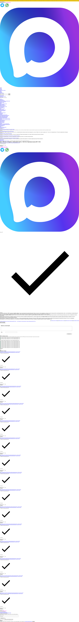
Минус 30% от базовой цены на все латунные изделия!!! (12, 0)
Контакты (1, 92)
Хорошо (33, 621)
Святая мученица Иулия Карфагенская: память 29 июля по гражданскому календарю (10, 135)
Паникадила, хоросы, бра (3, 96)
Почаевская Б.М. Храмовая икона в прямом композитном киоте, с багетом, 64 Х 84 (9, 421)
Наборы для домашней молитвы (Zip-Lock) (5, 124)
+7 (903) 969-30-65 (8, 2)
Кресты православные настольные (4, 116)
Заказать (2, 618)
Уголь (0, 111)
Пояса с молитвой (2, 122)
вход (0, 1)
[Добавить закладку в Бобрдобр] (69, 320)
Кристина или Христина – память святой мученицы (6, 133)
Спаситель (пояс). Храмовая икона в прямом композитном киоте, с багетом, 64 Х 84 (9, 352)
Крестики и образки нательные (3, 117)
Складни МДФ (1, 107)
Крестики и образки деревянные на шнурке (5, 118)
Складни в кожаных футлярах (3, 106)
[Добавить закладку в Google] (61, 320)
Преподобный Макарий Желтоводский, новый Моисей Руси (7, 131)
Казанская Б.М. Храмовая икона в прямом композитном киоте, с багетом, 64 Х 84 (9, 369)
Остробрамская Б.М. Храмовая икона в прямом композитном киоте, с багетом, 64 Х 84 (10, 490)
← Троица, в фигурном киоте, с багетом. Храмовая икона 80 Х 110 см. (8, 321)
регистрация (2, 1)
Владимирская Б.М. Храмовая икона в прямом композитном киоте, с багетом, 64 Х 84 (10, 455)
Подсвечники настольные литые (3, 114)
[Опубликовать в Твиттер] (76, 320)
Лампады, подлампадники (3, 101)
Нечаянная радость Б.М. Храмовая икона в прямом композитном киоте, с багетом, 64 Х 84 (10, 507)
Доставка (1, 89)
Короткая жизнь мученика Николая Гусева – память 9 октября (7, 129)
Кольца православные (2, 120)
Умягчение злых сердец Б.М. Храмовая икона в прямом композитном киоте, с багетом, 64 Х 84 (11, 576)
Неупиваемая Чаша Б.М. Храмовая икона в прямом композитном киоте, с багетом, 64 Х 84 (10, 524)
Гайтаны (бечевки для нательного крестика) (5, 119)
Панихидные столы (2, 100)
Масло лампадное (2, 109)
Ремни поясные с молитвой (3, 127)
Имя (1, 332)
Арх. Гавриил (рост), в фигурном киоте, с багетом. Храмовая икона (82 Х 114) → (26, 321)
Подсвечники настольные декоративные (4, 115)
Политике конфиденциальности (28, 621)
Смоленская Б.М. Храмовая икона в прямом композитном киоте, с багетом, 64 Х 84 (9, 438)
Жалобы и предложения (2, 90)
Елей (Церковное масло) (3, 112)
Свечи (0, 108)
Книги (0, 126)
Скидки (1, 88)
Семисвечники (1, 99)
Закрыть (1, 620)
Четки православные (2, 121)
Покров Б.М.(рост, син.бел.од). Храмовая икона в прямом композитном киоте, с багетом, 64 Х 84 (11, 593)
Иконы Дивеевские (2, 104)
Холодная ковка (2, 95)
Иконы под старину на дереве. (3, 103)
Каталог (1, 87)
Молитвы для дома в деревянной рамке (4, 123)
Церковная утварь (2, 102)
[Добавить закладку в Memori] (54, 320)
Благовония (1, 113)
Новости (1, 91)
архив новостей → (2, 139)
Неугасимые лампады (2, 110)
